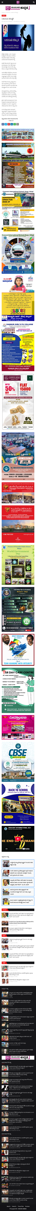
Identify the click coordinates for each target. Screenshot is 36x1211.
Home (3, 12)
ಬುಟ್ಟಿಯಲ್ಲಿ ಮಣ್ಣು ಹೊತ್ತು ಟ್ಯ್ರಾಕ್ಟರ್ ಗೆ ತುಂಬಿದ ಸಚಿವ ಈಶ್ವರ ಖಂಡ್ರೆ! (21, 863)
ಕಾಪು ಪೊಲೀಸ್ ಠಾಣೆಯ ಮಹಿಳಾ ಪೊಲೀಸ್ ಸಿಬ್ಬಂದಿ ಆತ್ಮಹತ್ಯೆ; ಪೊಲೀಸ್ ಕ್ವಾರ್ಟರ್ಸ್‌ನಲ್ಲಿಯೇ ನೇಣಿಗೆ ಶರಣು (21, 1050)
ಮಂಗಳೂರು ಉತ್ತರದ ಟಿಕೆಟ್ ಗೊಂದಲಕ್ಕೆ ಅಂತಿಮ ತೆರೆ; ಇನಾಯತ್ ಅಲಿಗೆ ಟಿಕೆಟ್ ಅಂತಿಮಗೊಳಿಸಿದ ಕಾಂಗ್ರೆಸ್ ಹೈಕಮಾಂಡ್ (20, 1002)
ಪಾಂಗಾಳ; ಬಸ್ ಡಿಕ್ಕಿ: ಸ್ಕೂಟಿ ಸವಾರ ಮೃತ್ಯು (17, 1043)
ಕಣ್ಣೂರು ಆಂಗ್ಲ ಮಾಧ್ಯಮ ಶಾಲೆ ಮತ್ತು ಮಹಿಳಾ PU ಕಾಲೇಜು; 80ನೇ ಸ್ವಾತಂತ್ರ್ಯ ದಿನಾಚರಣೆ (21, 1080)
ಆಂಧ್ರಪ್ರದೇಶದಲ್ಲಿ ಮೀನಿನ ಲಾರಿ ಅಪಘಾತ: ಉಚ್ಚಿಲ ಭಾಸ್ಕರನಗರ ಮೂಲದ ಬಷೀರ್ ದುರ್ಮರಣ (21, 1017)
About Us (8, 1206)
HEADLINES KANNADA (8, 21)
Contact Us (14, 1206)
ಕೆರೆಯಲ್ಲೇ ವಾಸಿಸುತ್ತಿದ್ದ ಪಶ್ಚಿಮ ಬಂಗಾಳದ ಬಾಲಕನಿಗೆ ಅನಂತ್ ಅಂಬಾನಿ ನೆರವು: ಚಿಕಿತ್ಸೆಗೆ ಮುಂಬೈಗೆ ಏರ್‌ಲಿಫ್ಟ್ (21, 1073)
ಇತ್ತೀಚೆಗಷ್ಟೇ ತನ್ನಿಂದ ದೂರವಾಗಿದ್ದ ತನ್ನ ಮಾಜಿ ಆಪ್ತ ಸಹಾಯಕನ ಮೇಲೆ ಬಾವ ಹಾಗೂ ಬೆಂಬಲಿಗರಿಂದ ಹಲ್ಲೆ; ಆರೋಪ (21, 1024)
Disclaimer (27, 1206)
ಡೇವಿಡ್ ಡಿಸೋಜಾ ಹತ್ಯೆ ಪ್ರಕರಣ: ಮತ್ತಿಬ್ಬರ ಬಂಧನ (19, 979)
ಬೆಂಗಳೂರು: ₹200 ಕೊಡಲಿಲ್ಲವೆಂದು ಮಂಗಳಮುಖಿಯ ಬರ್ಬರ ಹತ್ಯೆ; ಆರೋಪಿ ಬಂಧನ (21, 1113)
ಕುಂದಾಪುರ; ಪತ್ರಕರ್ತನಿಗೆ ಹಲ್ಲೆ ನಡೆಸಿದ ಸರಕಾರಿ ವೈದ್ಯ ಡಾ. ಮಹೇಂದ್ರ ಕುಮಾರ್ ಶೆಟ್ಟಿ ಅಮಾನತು (20, 929)
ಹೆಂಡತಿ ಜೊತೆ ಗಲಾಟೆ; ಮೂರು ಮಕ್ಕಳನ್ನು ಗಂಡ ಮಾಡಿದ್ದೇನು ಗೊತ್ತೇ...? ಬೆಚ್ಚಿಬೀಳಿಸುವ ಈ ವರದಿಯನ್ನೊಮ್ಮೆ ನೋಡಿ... (21, 1086)
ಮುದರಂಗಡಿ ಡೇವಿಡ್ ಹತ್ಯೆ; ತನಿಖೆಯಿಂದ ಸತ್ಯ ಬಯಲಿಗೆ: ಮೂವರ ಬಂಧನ (20, 1151)
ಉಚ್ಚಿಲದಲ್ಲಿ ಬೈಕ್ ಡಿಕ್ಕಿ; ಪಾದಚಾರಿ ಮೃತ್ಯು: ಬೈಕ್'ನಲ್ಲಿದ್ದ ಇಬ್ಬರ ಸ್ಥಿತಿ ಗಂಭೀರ (21, 1030)
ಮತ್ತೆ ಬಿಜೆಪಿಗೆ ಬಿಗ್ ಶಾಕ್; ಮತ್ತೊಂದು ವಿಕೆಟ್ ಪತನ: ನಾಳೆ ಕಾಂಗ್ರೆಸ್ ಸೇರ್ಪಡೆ (20, 1037)
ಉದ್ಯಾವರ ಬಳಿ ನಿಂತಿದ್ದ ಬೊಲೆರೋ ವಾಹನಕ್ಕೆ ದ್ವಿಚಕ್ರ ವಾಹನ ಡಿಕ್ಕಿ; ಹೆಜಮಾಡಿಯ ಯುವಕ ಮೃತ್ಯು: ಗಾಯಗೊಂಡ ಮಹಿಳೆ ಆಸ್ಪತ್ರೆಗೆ (20, 994)
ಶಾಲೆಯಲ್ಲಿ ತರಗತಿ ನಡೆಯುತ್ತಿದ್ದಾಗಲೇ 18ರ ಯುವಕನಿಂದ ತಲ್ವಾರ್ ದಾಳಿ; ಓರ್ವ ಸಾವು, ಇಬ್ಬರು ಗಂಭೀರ (20, 892)
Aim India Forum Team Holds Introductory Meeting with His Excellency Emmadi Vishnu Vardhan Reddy (21, 922)
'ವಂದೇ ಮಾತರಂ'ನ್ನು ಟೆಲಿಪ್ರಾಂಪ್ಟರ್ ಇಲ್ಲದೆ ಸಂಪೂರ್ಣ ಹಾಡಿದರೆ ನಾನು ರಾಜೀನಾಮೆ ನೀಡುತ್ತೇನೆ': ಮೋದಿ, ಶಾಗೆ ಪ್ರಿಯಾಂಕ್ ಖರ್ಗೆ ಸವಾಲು (21, 873)
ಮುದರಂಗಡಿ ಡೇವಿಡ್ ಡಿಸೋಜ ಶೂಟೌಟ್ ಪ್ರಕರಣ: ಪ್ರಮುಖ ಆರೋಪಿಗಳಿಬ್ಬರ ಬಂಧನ (21, 973)
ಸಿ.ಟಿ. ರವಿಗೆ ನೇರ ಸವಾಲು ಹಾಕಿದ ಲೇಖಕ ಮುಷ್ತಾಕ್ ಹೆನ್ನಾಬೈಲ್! (21, 1183)
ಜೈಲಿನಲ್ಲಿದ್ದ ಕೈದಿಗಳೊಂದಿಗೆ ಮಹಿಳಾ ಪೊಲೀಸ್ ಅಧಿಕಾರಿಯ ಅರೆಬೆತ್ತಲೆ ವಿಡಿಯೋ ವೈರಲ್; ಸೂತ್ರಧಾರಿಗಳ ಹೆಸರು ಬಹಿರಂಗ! (21, 1100)
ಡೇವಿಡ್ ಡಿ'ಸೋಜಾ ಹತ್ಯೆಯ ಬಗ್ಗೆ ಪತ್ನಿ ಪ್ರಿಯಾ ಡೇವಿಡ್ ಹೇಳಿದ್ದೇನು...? (19, 1164)
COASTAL (8, 12)
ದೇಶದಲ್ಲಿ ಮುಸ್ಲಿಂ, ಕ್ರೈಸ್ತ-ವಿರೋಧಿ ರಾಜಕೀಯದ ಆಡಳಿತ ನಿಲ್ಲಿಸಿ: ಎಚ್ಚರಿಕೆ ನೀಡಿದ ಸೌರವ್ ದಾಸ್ (21, 1178)
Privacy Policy (21, 1206)
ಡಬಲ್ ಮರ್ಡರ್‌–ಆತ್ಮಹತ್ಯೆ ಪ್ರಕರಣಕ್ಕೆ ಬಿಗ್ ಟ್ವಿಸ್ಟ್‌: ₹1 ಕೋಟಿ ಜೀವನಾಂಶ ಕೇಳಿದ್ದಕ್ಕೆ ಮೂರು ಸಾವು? (21, 901)
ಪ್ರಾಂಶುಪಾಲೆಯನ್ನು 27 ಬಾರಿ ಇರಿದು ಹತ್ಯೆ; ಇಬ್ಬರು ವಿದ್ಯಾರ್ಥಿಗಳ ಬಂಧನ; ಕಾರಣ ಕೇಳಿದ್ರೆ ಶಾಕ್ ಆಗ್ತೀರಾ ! (21, 967)
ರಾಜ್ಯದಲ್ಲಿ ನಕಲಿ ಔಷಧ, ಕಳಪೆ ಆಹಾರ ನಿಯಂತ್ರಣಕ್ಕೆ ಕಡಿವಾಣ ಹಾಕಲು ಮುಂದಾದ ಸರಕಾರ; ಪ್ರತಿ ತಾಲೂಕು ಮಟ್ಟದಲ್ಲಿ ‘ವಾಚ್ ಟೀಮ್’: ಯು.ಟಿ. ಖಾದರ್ (21, 882)
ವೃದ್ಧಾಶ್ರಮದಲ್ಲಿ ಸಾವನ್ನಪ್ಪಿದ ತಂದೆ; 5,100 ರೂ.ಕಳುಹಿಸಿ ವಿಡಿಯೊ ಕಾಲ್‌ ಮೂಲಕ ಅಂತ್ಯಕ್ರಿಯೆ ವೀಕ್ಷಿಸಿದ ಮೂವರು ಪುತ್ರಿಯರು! (21, 1145)
